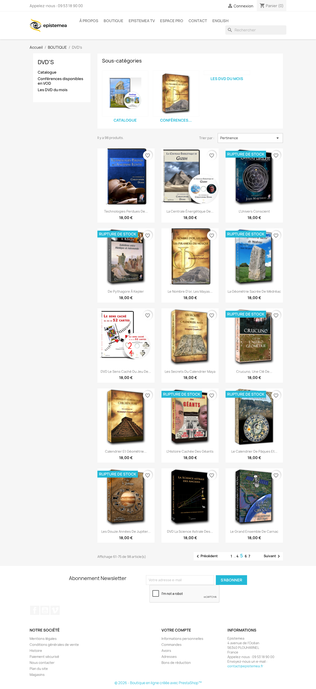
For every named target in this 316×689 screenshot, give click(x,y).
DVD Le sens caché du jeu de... (126, 371)
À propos (88, 20)
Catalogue (47, 72)
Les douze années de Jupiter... (126, 531)
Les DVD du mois (53, 89)
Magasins (37, 674)
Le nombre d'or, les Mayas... (190, 291)
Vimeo (55, 610)
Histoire (36, 650)
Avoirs (166, 650)
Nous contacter (42, 662)
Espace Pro (171, 20)
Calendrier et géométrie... (126, 451)
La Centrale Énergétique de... (190, 211)
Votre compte (176, 630)
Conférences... (176, 120)
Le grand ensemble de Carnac (254, 531)
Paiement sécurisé (44, 656)
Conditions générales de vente (54, 644)
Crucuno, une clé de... (254, 371)
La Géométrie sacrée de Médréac (254, 291)
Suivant (273, 556)
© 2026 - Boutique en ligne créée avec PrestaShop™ (158, 682)
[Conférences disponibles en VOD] (176, 93)
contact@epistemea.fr (245, 666)
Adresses (169, 656)
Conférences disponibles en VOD (60, 81)
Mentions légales (43, 638)
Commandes (171, 644)
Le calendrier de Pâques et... (254, 451)
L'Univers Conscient (254, 211)
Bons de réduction (176, 662)
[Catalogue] (125, 93)
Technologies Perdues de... (126, 211)
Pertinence (250, 138)
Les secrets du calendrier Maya (190, 371)
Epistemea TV (142, 20)
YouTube (45, 610)
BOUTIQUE (113, 20)
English (220, 20)
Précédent (206, 556)
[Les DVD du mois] (227, 72)
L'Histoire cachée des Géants (190, 451)
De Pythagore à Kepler (126, 291)
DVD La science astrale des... (190, 531)
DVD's (46, 62)
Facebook (34, 610)
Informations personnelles (182, 638)
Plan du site (39, 668)
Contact (198, 20)
